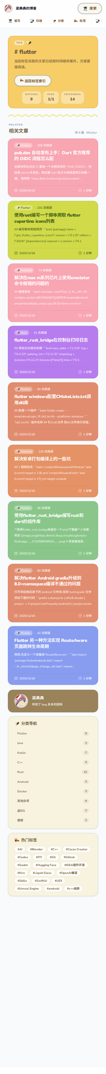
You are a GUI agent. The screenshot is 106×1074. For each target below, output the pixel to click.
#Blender (36, 849)
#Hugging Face (46, 865)
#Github (69, 857)
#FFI (39, 857)
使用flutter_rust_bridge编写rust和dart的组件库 (48, 518)
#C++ (54, 849)
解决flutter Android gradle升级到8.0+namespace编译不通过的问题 (47, 581)
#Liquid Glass (42, 873)
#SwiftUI (41, 881)
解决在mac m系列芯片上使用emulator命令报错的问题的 (52, 281)
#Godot (23, 865)
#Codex (23, 857)
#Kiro (21, 873)
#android (53, 889)
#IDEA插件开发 (74, 865)
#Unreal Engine (28, 889)
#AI (20, 849)
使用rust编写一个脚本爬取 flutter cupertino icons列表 (47, 218)
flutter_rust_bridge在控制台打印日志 (51, 340)
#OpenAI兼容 (68, 873)
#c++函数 (73, 889)
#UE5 (58, 881)
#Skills (22, 881)
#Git (53, 857)
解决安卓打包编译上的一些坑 (42, 459)
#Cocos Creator (77, 849)
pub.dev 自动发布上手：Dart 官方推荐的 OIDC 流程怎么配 (52, 156)
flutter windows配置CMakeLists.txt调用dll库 (52, 400)
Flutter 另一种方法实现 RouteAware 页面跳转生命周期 (50, 643)
